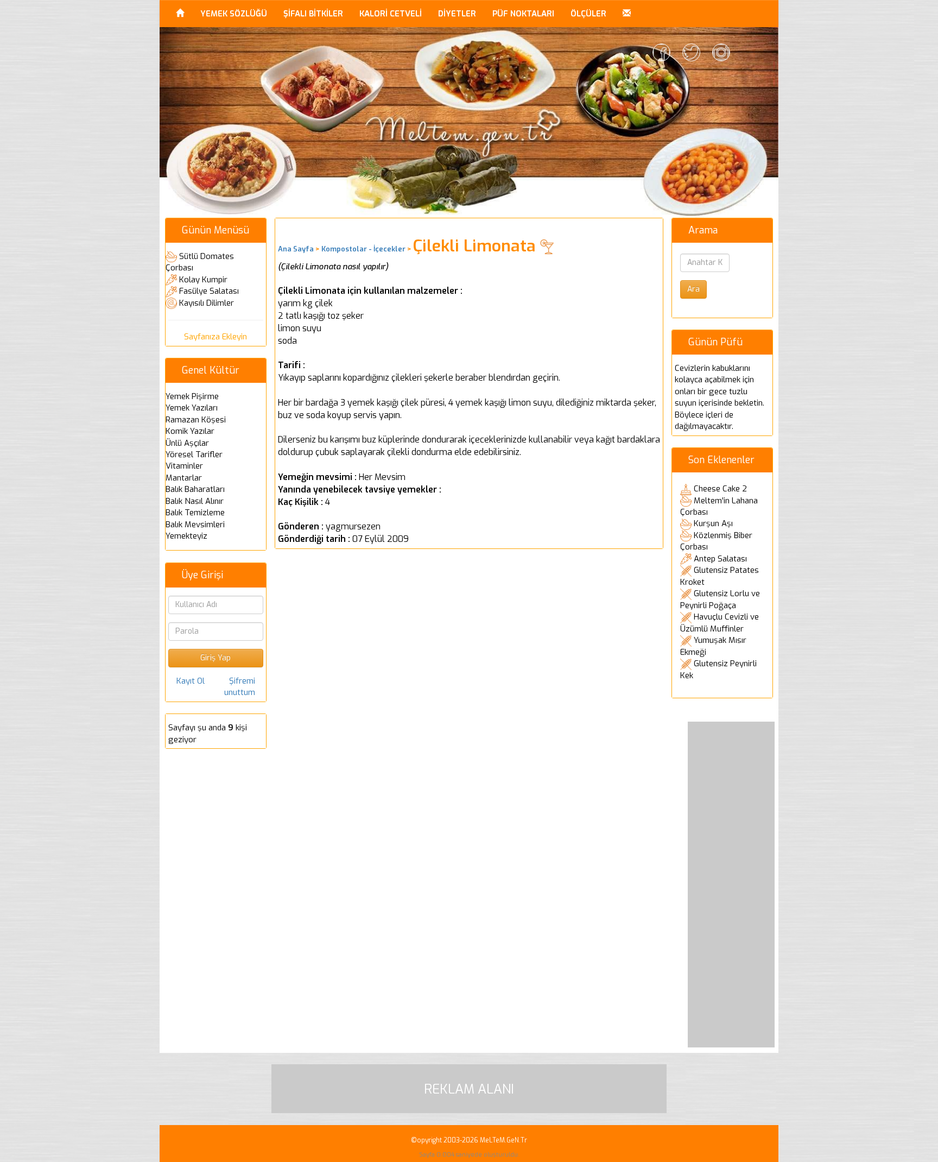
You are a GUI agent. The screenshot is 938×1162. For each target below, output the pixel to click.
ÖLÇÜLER (588, 13)
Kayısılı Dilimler (206, 303)
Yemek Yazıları (192, 407)
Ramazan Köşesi (196, 419)
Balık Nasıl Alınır (195, 501)
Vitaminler (184, 465)
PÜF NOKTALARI (523, 13)
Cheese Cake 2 (720, 488)
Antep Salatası (720, 558)
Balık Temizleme (195, 512)
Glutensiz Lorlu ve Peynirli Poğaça (720, 599)
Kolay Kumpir (203, 279)
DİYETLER (457, 13)
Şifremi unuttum (239, 686)
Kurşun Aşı (713, 523)
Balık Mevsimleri (195, 524)
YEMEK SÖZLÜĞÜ (233, 13)
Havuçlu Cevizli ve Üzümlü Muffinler (719, 622)
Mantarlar (184, 477)
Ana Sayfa (296, 249)
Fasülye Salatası (209, 291)
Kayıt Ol (190, 680)
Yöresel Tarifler (194, 454)
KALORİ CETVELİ (390, 13)
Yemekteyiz (186, 536)
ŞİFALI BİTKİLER (313, 13)
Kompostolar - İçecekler (363, 249)
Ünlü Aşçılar (187, 443)
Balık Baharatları (195, 489)
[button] (626, 13)
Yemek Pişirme (192, 396)
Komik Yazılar (190, 431)
